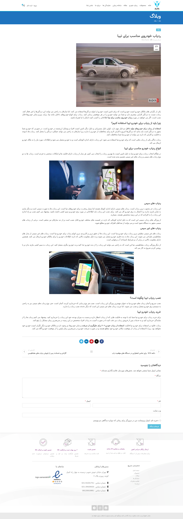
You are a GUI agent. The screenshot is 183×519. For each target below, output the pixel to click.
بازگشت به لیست (91, 351)
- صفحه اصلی (136, 470)
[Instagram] (100, 508)
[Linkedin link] (86, 341)
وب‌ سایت (157, 411)
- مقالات (137, 476)
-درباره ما (137, 483)
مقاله (155, 21)
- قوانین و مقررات (135, 481)
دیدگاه (158, 376)
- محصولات (137, 473)
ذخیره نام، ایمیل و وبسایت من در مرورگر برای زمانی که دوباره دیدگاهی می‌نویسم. (125, 420)
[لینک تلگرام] (81, 341)
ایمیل (87, 401)
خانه (160, 21)
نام (159, 401)
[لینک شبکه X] (96, 341)
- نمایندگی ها (136, 478)
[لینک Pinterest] (91, 341)
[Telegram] (94, 508)
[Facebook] (106, 508)
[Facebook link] (102, 341)
